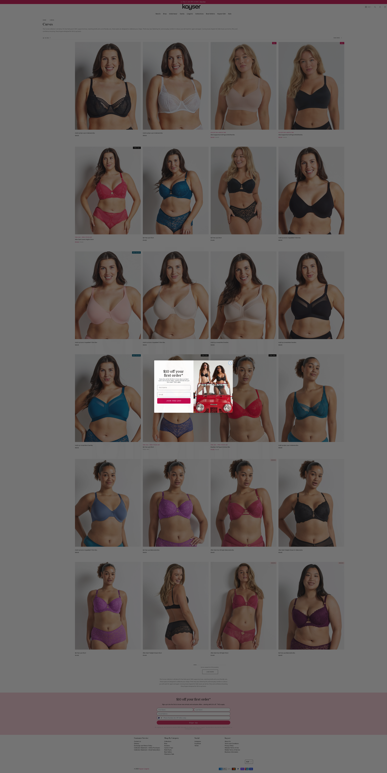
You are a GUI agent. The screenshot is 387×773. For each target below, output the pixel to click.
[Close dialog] (230, 363)
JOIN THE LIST (173, 401)
